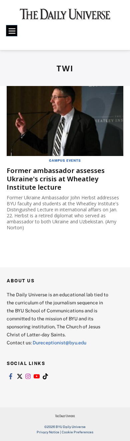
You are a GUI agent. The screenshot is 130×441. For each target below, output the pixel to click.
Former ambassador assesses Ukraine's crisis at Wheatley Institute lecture (56, 179)
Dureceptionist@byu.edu (59, 342)
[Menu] (11, 30)
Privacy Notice (48, 432)
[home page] (65, 16)
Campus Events (65, 160)
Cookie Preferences (77, 432)
